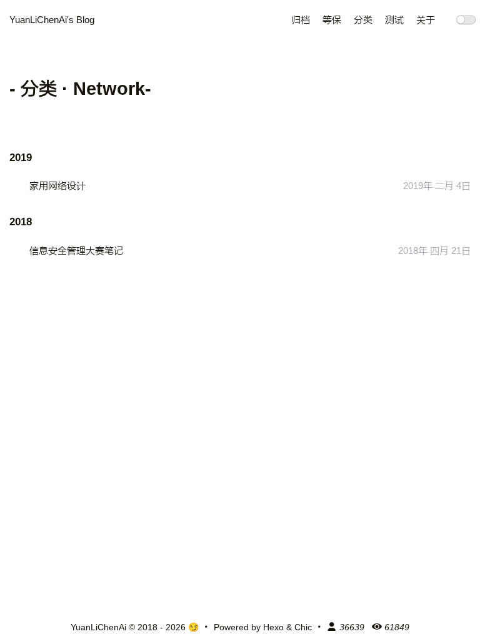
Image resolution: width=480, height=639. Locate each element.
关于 (425, 20)
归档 (300, 20)
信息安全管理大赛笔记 (76, 251)
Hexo (273, 627)
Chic (303, 627)
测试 (394, 20)
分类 (363, 20)
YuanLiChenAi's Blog (51, 20)
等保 (331, 20)
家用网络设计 (57, 186)
